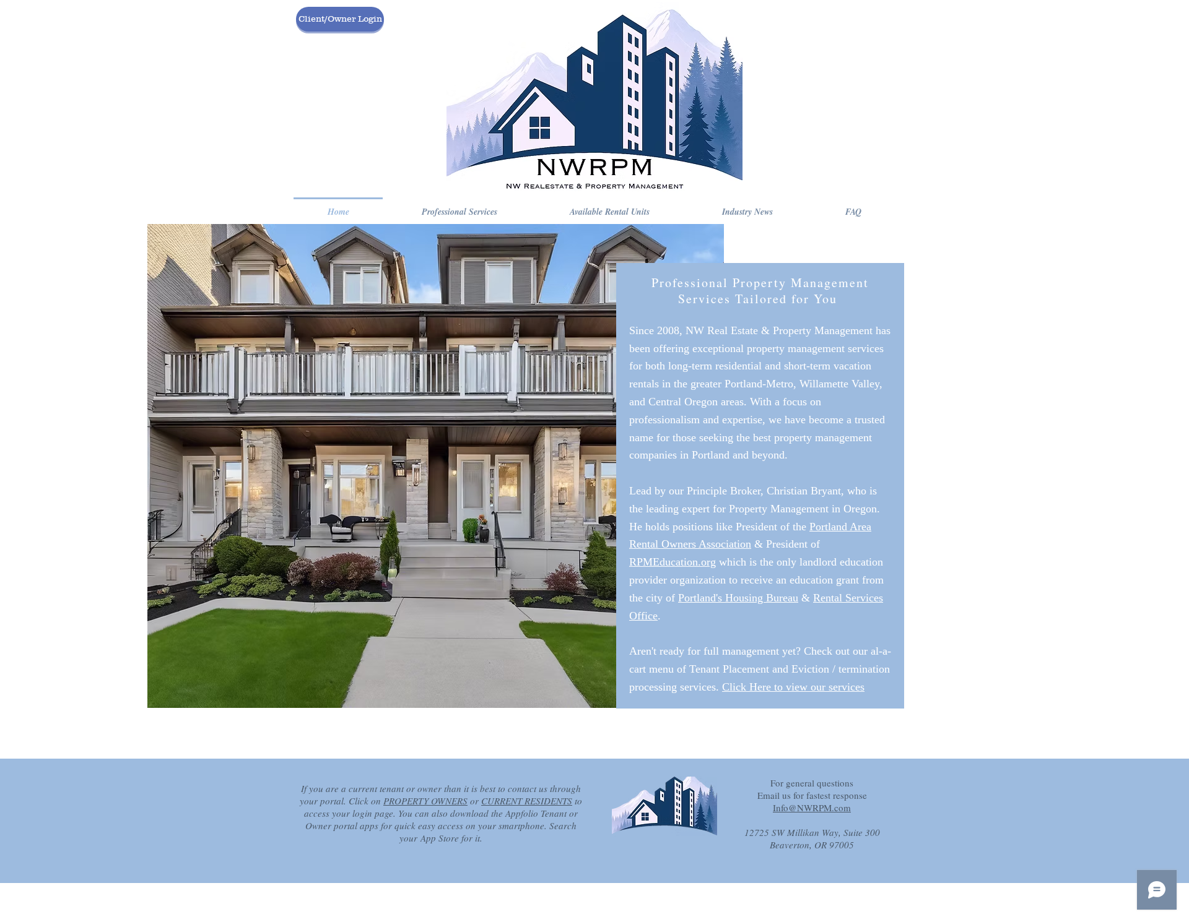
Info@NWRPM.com (812, 807)
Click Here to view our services (793, 687)
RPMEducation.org (672, 562)
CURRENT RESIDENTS (526, 801)
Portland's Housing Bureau (738, 598)
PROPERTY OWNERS (425, 801)
